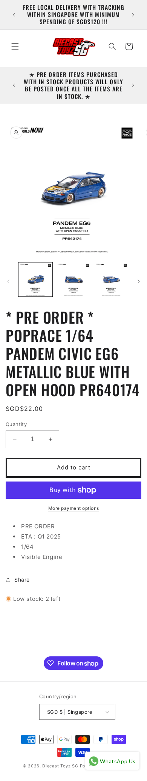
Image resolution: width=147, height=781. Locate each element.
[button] (15, 46)
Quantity (16, 424)
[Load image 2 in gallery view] (73, 279)
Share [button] (22, 579)
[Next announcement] (133, 14)
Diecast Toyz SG (60, 766)
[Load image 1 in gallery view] (35, 279)
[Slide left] (8, 281)
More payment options (73, 508)
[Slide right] (138, 281)
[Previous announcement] (14, 14)
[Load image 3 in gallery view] (111, 279)
